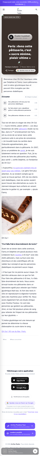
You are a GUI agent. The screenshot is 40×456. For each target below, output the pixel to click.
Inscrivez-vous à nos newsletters (26, 413)
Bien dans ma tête (12, 17)
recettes (18, 255)
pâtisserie (23, 129)
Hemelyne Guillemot (11, 67)
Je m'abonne (20, 4)
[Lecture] (35, 451)
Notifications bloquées (20, 397)
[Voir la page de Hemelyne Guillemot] (20, 63)
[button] (20, 451)
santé (22, 150)
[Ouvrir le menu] (4, 9)
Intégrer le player (32, 97)
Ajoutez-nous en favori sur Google (21, 403)
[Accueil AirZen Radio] (20, 9)
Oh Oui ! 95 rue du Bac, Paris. (14, 331)
